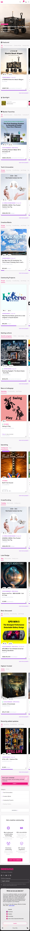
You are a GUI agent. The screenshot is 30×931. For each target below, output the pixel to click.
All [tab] (1, 45)
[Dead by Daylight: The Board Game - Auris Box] (14, 353)
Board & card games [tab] (6, 336)
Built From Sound (7, 483)
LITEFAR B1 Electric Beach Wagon (12, 79)
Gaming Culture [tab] (26, 45)
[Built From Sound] (14, 464)
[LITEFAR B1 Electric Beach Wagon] (14, 61)
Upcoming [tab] (8, 170)
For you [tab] (3, 170)
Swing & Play (6, 426)
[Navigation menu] (28, 1)
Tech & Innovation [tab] (8, 45)
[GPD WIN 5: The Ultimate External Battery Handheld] (14, 630)
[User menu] (26, 2)
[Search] (20, 2)
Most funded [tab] (10, 503)
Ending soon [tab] (17, 503)
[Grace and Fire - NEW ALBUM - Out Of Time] (14, 575)
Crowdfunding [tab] (15, 170)
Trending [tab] (3, 503)
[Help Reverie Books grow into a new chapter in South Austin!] (14, 297)
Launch (14, 783)
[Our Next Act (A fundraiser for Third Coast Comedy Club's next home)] (14, 242)
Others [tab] (27, 336)
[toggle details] (26, 90)
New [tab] (10, 447)
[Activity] (23, 1)
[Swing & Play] (14, 408)
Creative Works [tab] (17, 45)
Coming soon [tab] (4, 447)
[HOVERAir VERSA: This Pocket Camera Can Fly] (14, 187)
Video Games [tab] (21, 336)
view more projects (23, 93)
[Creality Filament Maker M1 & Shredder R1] (14, 131)
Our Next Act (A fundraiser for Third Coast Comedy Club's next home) (12, 262)
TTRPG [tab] (14, 336)
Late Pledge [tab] (23, 170)
